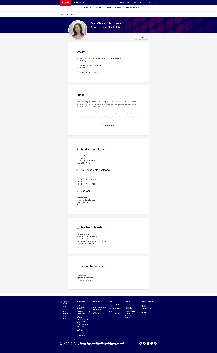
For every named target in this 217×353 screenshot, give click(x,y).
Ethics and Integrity (130, 311)
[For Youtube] (155, 343)
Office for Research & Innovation (131, 316)
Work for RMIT (113, 311)
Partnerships (144, 314)
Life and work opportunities (96, 312)
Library (64, 311)
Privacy (94, 343)
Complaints (120, 343)
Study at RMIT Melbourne (80, 329)
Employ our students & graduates (147, 305)
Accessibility (100, 343)
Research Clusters (130, 305)
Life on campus (97, 305)
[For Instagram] (148, 343)
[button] (149, 2)
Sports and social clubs (99, 307)
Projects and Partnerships (128, 308)
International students (83, 319)
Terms (89, 343)
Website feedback (110, 343)
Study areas (80, 305)
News (64, 306)
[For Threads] (144, 343)
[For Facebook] (140, 343)
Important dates (81, 335)
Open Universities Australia (111, 344)
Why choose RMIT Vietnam (114, 305)
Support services (97, 309)
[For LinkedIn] (151, 343)
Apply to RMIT (81, 322)
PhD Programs (129, 313)
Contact (65, 318)
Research (118, 8)
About (109, 8)
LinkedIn (116, 59)
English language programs (81, 316)
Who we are (112, 316)
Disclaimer (83, 343)
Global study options (82, 324)
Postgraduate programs (83, 311)
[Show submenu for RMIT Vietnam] (83, 2)
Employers (144, 312)
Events (64, 309)
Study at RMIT (87, 8)
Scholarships (80, 326)
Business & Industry (132, 8)
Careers (65, 316)
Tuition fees (80, 332)
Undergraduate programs (81, 308)
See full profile (140, 37)
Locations (65, 313)
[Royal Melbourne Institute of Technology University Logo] (65, 3)
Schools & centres (114, 313)
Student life (99, 8)
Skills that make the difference (146, 309)
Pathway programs (82, 313)
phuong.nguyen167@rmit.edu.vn (91, 72)
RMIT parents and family (115, 308)
